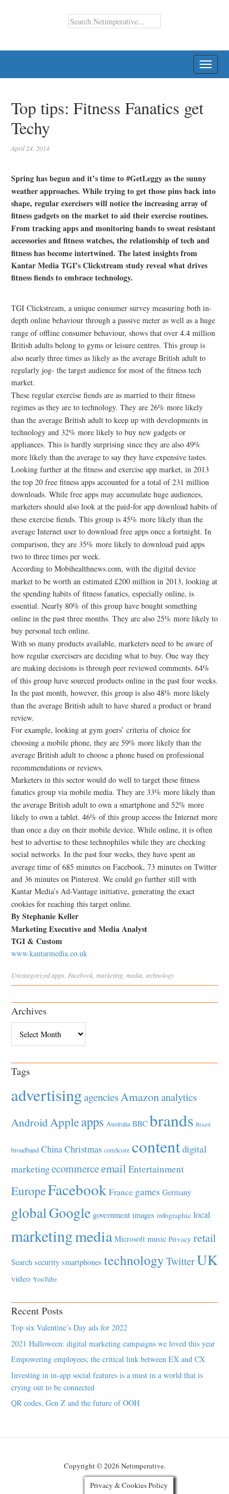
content (156, 1146)
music (156, 1238)
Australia (118, 1123)
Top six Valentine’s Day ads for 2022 (69, 1327)
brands (171, 1120)
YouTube (45, 1278)
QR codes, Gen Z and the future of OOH (75, 1403)
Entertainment (156, 1168)
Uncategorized (30, 975)
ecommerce (75, 1168)
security (46, 1262)
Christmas (83, 1149)
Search (21, 1262)
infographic (174, 1215)
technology (160, 975)
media (134, 975)
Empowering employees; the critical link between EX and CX (108, 1359)
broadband (25, 1149)
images (143, 1215)
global (29, 1212)
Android (29, 1122)
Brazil (203, 1124)
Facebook (80, 975)
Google (70, 1212)
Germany (176, 1192)
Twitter (180, 1261)
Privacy (179, 1239)
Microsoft (129, 1238)
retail (204, 1237)
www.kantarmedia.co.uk (49, 953)
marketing (109, 975)
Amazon (140, 1096)
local (201, 1214)
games (147, 1191)
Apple (64, 1122)
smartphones (82, 1262)
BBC (139, 1123)
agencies (101, 1097)
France (121, 1191)
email (113, 1168)
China (51, 1149)
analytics (179, 1097)
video (21, 1278)
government (111, 1215)
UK (207, 1259)
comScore (117, 1150)
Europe (28, 1191)
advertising (46, 1094)
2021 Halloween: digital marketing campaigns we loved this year (113, 1343)
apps (58, 975)
